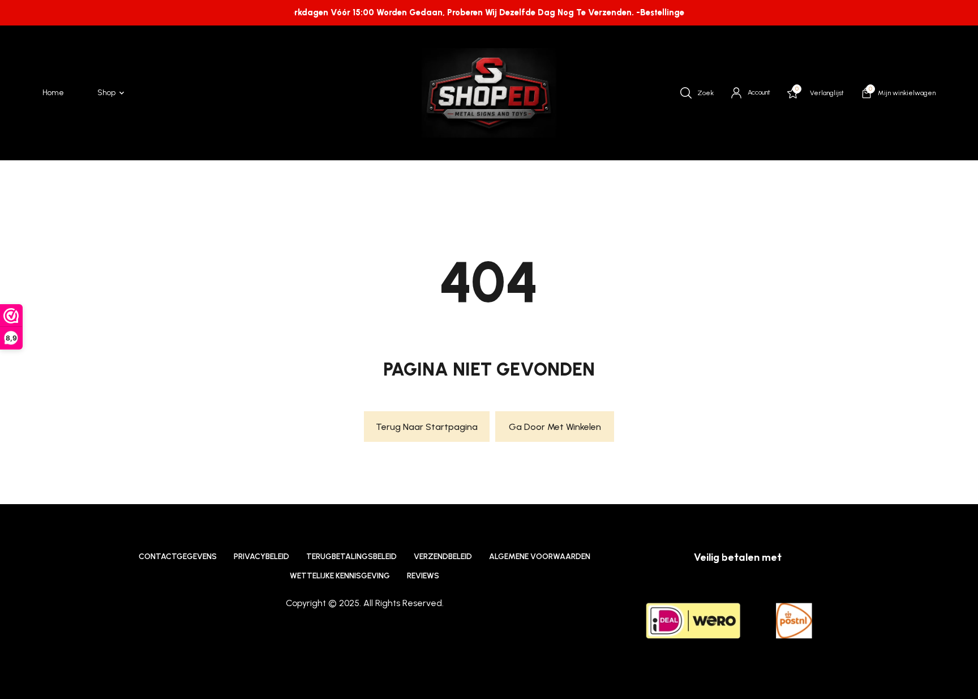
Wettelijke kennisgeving (340, 576)
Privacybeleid (261, 556)
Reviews (423, 576)
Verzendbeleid (443, 556)
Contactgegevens (178, 556)
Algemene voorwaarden (539, 556)
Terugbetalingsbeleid (351, 556)
